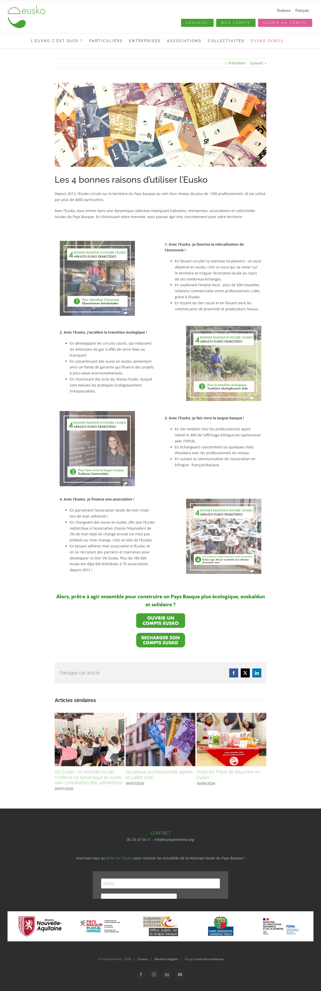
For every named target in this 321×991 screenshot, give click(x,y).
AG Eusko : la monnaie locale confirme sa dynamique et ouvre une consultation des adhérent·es (89, 777)
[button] (58, 752)
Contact (142, 959)
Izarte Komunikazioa (209, 959)
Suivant (256, 63)
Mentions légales (166, 959)
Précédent (237, 63)
